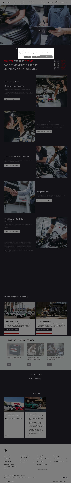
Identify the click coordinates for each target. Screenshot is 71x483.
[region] (36, 53)
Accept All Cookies (36, 56)
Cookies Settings (46, 56)
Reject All (27, 56)
